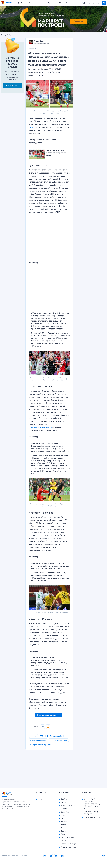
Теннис (64, 809)
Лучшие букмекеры (68, 847)
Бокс (63, 818)
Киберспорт (65, 828)
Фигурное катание (36, 3)
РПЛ (31, 127)
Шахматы (64, 825)
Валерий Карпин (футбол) (40, 745)
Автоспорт (65, 821)
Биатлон (64, 831)
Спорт (3, 35)
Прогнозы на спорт (68, 844)
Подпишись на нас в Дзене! (48, 715)
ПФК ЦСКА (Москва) (38, 740)
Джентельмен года (91, 3)
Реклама (41, 799)
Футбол (21, 3)
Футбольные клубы (54, 736)
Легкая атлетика (67, 837)
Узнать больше (12, 86)
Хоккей (51, 3)
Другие (64, 841)
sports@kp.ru (94, 817)
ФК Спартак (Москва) (58, 740)
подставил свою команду (40, 427)
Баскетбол (65, 812)
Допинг (64, 834)
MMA (60, 3)
